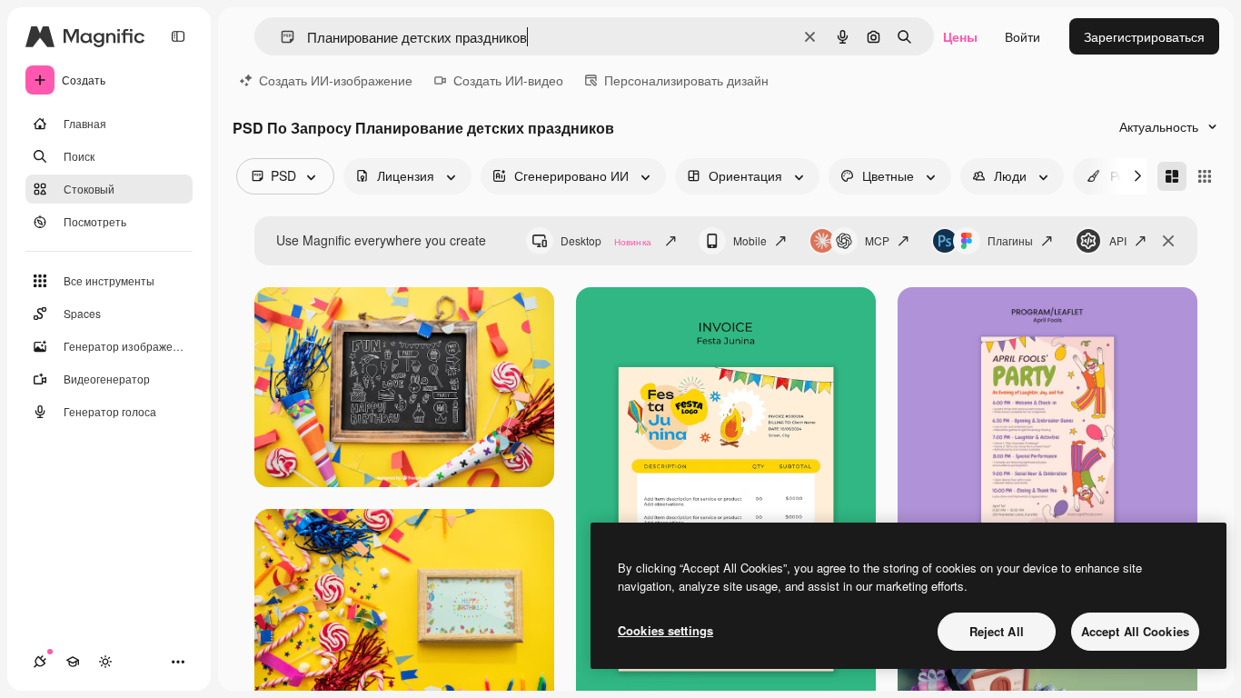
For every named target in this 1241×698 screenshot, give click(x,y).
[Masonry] (1171, 176)
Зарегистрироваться (1144, 36)
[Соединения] (40, 661)
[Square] (1204, 176)
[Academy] (72, 661)
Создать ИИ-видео (508, 80)
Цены (960, 36)
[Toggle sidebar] (178, 36)
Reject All (996, 631)
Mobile (750, 240)
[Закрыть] (1168, 241)
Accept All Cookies (1135, 631)
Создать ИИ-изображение (335, 80)
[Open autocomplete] (280, 37)
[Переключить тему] (105, 661)
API (1118, 240)
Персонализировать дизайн (686, 80)
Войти (1022, 36)
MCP (877, 240)
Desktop (606, 240)
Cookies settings (665, 630)
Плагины (1010, 240)
